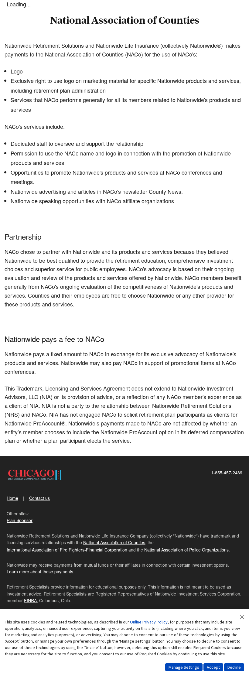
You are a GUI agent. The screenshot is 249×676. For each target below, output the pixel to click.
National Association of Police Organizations (186, 550)
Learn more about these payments (40, 571)
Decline (234, 667)
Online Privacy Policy (149, 622)
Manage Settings (184, 667)
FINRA (30, 600)
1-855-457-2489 (226, 472)
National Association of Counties (114, 542)
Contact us (39, 498)
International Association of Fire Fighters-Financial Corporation (67, 550)
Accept (213, 667)
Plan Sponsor (19, 520)
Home (12, 498)
